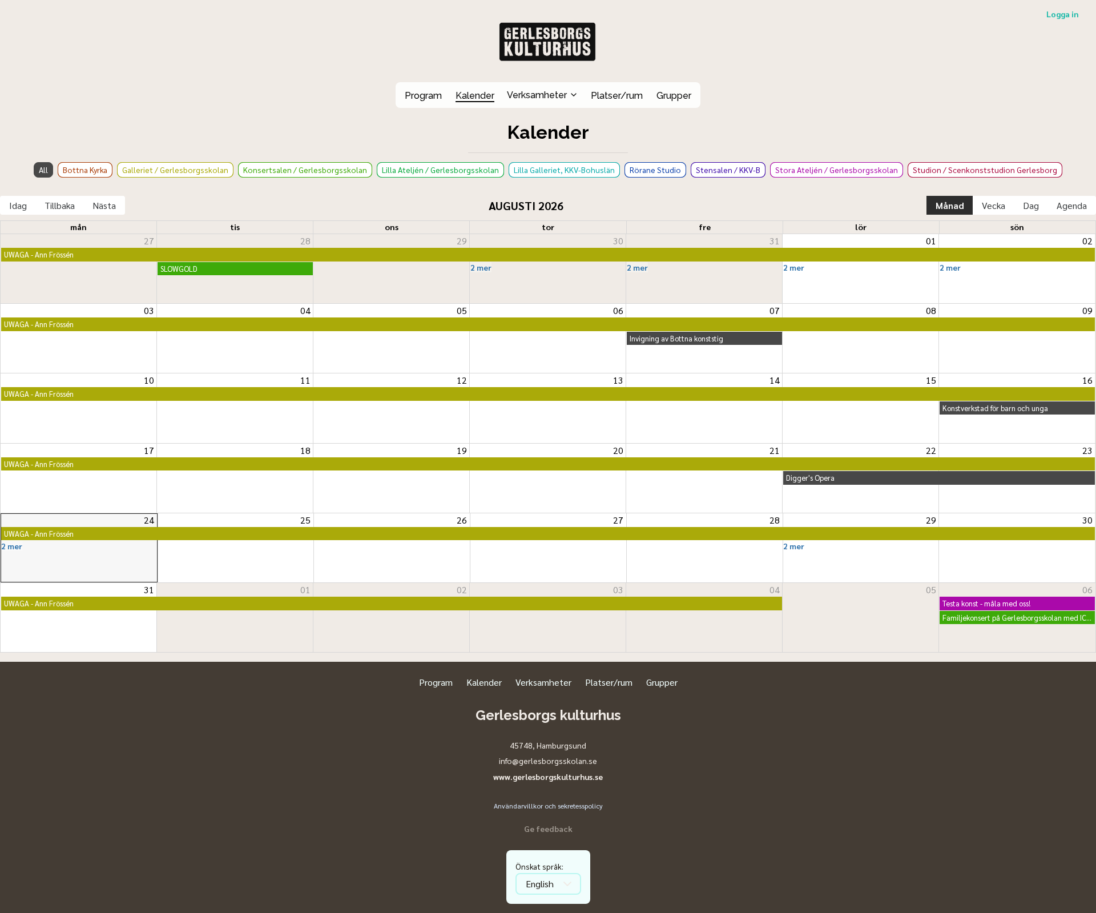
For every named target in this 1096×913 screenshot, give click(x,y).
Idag (18, 205)
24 (149, 520)
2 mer (480, 267)
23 (1087, 450)
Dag (1031, 205)
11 (305, 380)
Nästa (104, 205)
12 (462, 380)
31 (774, 241)
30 (618, 241)
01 (931, 241)
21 (774, 450)
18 (305, 450)
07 (774, 310)
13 (618, 380)
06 (618, 310)
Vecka (993, 205)
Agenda (1072, 205)
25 (305, 520)
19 (462, 450)
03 (149, 310)
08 (931, 310)
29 (462, 241)
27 (149, 241)
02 (1087, 241)
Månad (950, 205)
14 (774, 380)
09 (1087, 310)
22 (931, 450)
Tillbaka (60, 205)
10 (149, 380)
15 (931, 380)
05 (462, 310)
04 (305, 310)
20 (618, 450)
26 (462, 520)
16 (1087, 380)
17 (149, 450)
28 (305, 241)
